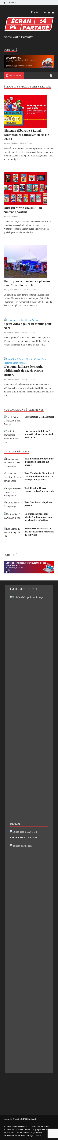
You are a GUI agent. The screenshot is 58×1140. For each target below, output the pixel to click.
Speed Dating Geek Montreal (39, 416)
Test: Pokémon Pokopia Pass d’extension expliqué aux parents (39, 461)
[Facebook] (45, 12)
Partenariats (9, 1132)
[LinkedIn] (49, 12)
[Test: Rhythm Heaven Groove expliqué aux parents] (13, 488)
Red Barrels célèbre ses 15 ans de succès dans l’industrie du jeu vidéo (39, 531)
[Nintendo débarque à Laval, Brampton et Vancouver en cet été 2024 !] (29, 112)
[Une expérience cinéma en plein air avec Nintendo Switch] (29, 262)
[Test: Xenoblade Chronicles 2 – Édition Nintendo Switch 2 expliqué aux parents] (13, 473)
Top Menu (11, 3)
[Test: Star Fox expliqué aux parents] (13, 502)
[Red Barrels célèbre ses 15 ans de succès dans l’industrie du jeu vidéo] (13, 529)
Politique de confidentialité (15, 1126)
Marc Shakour (12, 143)
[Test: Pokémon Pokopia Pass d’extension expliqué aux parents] (13, 459)
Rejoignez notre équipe (43, 1129)
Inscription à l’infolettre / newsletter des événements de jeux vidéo (39, 434)
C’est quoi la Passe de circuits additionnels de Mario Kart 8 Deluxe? (23, 371)
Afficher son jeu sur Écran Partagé (18, 1135)
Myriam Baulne (13, 289)
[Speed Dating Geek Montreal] (13, 417)
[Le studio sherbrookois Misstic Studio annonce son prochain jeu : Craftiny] (13, 514)
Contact (39, 1135)
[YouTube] (53, 12)
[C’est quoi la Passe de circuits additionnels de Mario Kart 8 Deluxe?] (29, 361)
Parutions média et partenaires (29, 1132)
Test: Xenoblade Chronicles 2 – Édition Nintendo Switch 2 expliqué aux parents (39, 476)
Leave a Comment (27, 143)
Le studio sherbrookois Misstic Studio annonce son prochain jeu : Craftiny (38, 517)
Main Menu (15, 75)
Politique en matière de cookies (17, 1129)
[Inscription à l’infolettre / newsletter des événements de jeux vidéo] (13, 431)
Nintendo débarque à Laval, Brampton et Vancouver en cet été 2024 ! (26, 135)
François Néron (13, 332)
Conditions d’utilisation (40, 1126)
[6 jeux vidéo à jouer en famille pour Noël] (29, 320)
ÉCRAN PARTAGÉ (28, 1119)
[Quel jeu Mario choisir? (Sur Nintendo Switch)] (29, 189)
